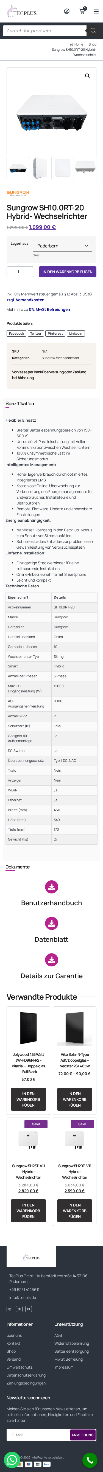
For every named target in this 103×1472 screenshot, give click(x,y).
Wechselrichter (67, 358)
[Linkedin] (19, 1309)
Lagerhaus (20, 243)
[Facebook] (28, 1309)
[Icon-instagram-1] (10, 1309)
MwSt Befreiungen (53, 309)
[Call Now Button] (90, 1460)
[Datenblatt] (51, 923)
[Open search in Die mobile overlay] (51, 30)
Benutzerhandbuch (51, 902)
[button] (96, 11)
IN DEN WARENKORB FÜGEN (68, 271)
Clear (36, 255)
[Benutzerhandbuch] (51, 886)
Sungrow (48, 358)
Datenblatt (51, 939)
